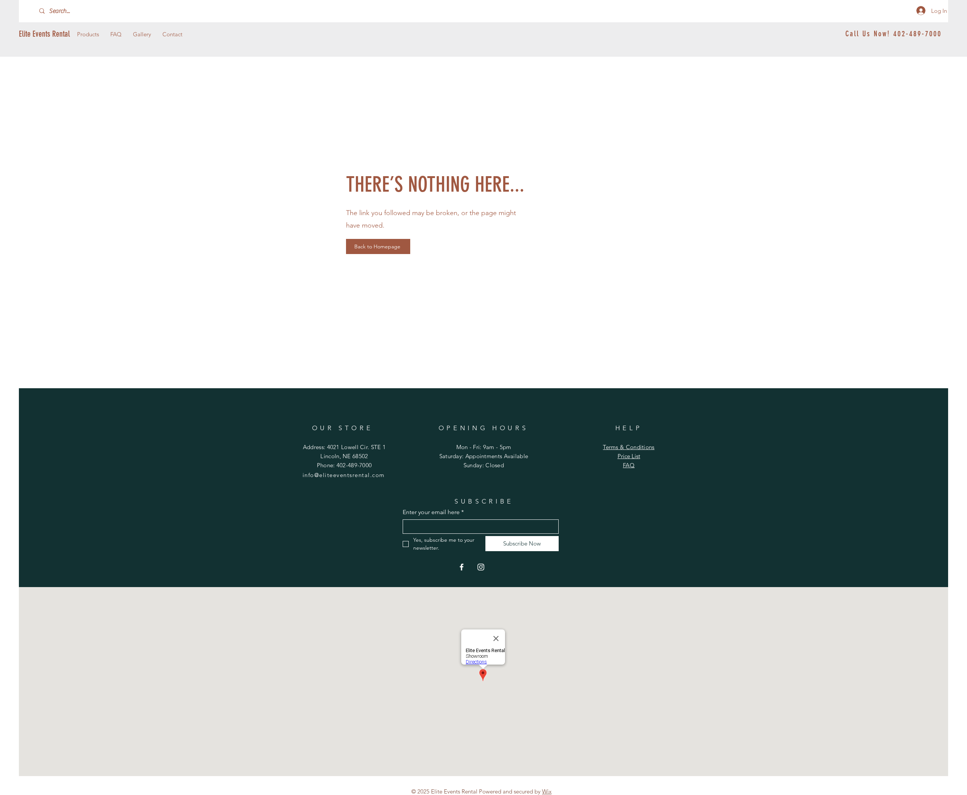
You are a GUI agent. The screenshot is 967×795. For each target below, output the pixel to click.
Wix (546, 791)
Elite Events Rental (44, 34)
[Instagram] (480, 567)
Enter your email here (433, 512)
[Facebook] (461, 567)
